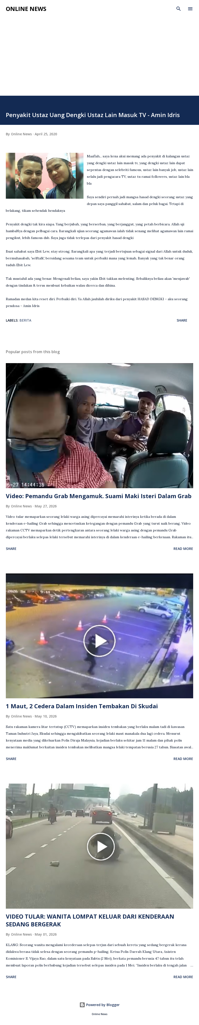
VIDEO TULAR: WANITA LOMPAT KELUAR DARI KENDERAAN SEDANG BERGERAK (90, 920)
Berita (25, 320)
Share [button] (182, 320)
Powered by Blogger (102, 1004)
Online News (26, 9)
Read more (183, 548)
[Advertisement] (99, 59)
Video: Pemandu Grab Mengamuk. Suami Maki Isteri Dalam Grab (98, 496)
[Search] (179, 9)
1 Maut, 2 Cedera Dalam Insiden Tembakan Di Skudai (82, 706)
